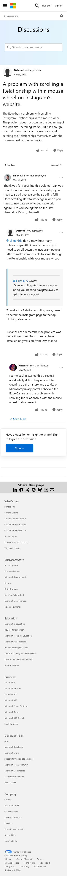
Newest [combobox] (56, 165)
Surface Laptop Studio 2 (15, 518)
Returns (8, 583)
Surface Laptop (11, 512)
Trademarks (44, 862)
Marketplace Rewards (14, 776)
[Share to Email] (52, 489)
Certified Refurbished (14, 595)
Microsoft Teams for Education (18, 635)
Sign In (58, 5)
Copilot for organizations (15, 524)
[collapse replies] (33, 172)
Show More (19, 419)
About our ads (40, 866)
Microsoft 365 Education (15, 641)
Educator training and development (20, 653)
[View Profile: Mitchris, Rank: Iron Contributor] (13, 367)
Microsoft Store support (15, 577)
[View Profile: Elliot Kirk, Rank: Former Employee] (7, 177)
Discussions (12, 15)
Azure (7, 741)
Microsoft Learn (11, 752)
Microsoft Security (12, 688)
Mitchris (23, 365)
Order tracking (10, 589)
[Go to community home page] (13, 5)
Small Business (11, 724)
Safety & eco (10, 866)
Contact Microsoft (24, 859)
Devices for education (14, 629)
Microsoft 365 (10, 700)
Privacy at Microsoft (13, 817)
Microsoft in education (14, 623)
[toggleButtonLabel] (61, 15)
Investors (8, 823)
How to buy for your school (16, 647)
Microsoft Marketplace (14, 770)
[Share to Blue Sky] (40, 489)
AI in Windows (10, 536)
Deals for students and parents (18, 659)
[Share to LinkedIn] (15, 489)
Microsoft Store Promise (15, 600)
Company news (11, 811)
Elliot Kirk (19, 175)
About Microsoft (11, 805)
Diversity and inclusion (14, 829)
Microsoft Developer (13, 747)
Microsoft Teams (11, 712)
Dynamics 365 (10, 694)
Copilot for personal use (15, 530)
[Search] (37, 5)
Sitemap (8, 859)
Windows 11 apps (12, 548)
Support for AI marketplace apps (19, 758)
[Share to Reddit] (34, 489)
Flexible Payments (12, 606)
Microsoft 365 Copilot (14, 718)
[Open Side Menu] (5, 5)
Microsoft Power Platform (15, 706)
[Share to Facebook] (21, 489)
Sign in (19, 448)
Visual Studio (10, 782)
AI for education (11, 665)
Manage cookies (11, 862)
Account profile (11, 565)
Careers (8, 799)
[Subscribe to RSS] (46, 489)
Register (46, 5)
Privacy (40, 859)
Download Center (12, 571)
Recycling (24, 866)
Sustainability (10, 841)
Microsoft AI (9, 682)
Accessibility (10, 835)
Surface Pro (9, 506)
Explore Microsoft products (16, 542)
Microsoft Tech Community (16, 764)
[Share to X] (27, 489)
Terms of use (29, 862)
